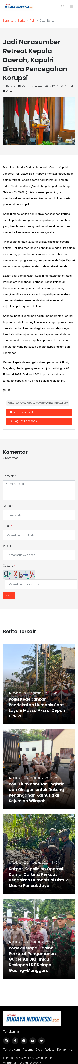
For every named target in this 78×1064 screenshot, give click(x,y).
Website (8, 545)
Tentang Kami (11, 1049)
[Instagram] (6, 1040)
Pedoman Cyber (33, 1049)
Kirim (9, 595)
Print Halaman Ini (24, 412)
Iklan (71, 1049)
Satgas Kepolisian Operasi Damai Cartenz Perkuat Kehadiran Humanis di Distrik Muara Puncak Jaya (38, 877)
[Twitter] (41, 1040)
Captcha (9, 565)
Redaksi (17, 693)
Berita (21, 20)
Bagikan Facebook (25, 421)
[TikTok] (15, 1040)
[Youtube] (32, 1040)
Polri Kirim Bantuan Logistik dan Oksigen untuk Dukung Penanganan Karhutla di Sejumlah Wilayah (36, 792)
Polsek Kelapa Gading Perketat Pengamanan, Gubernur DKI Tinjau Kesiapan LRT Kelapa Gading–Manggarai (33, 959)
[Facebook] (24, 1040)
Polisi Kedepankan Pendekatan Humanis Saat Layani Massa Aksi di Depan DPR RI (37, 707)
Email (7, 525)
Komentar (10, 476)
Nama (8, 505)
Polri (32, 20)
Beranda (8, 20)
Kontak (61, 1049)
